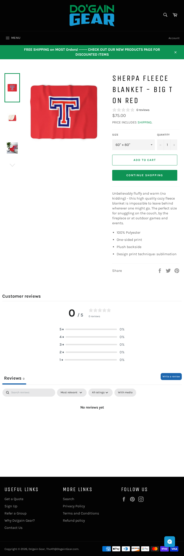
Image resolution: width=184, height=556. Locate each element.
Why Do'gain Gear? (19, 520)
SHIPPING (145, 122)
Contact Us (13, 527)
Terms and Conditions (81, 513)
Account (174, 38)
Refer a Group (15, 513)
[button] (92, 329)
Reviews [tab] (14, 378)
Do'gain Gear (36, 549)
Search (68, 499)
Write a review (171, 376)
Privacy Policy (74, 506)
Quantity (163, 134)
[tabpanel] (92, 422)
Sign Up (10, 506)
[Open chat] (169, 541)
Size (115, 134)
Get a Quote (13, 499)
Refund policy (74, 520)
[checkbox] (125, 393)
